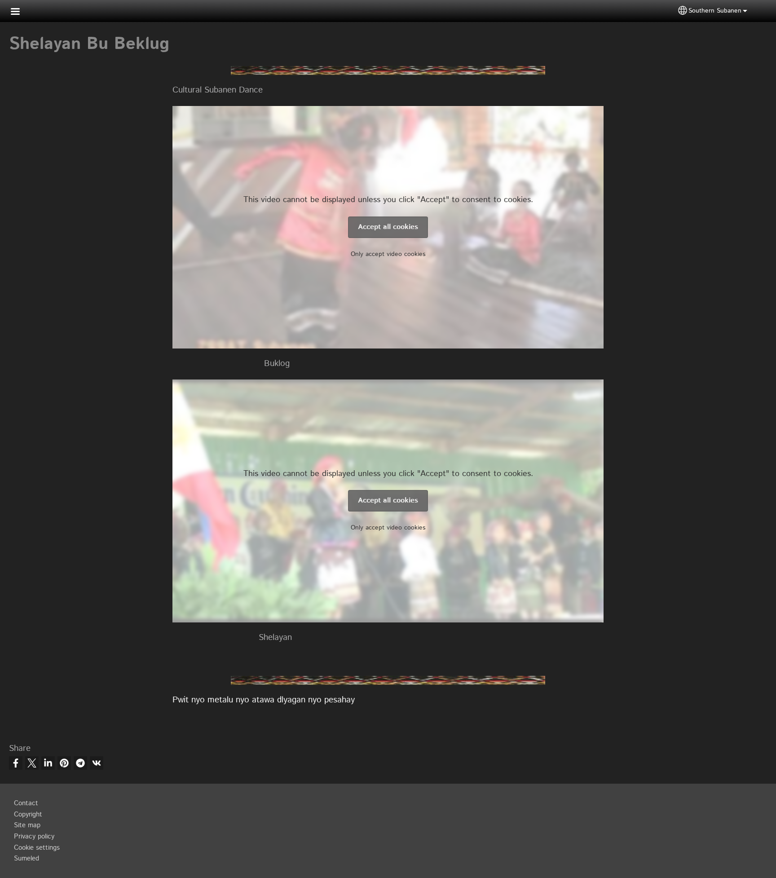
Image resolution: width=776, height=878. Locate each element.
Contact (26, 803)
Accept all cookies (388, 227)
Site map (27, 825)
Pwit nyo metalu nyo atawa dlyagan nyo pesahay (263, 700)
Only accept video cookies (388, 254)
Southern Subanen (714, 10)
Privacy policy (34, 837)
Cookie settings (37, 848)
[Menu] (21, 12)
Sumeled (26, 859)
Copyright (28, 815)
